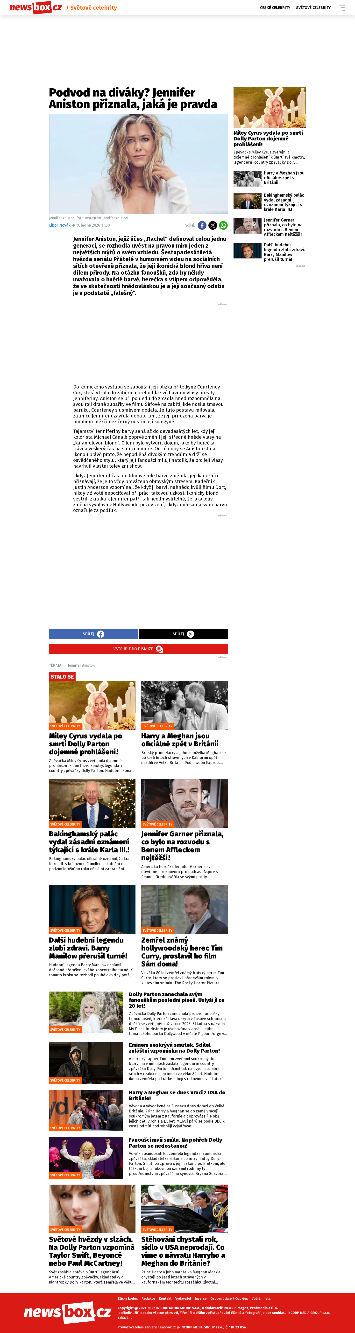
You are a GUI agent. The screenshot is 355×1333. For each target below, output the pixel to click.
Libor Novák (60, 225)
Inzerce (200, 1299)
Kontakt (165, 1299)
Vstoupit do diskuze (133, 649)
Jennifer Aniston (81, 665)
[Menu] (342, 8)
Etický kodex (128, 1299)
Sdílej (88, 634)
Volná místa (261, 1299)
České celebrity (275, 7)
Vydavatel (183, 1299)
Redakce (148, 1299)
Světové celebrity (313, 7)
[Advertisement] (150, 342)
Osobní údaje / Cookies (229, 1299)
